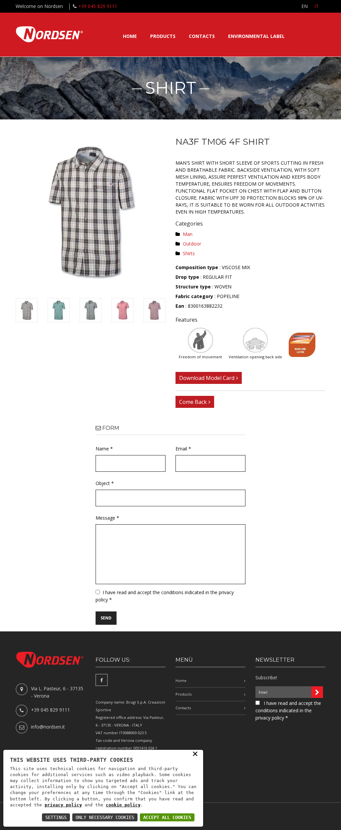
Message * (107, 518)
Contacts (202, 36)
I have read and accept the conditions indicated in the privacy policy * (288, 710)
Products (162, 36)
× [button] (195, 753)
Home (130, 36)
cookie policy (123, 804)
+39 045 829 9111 (97, 6)
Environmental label (256, 36)
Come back (193, 402)
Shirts (189, 253)
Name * (104, 448)
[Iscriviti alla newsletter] (317, 692)
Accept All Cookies (167, 817)
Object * (105, 483)
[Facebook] (102, 680)
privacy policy (63, 804)
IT (316, 6)
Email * (183, 448)
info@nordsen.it (48, 727)
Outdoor (192, 244)
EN (304, 6)
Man (187, 234)
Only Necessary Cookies (105, 817)
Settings (56, 817)
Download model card (206, 378)
